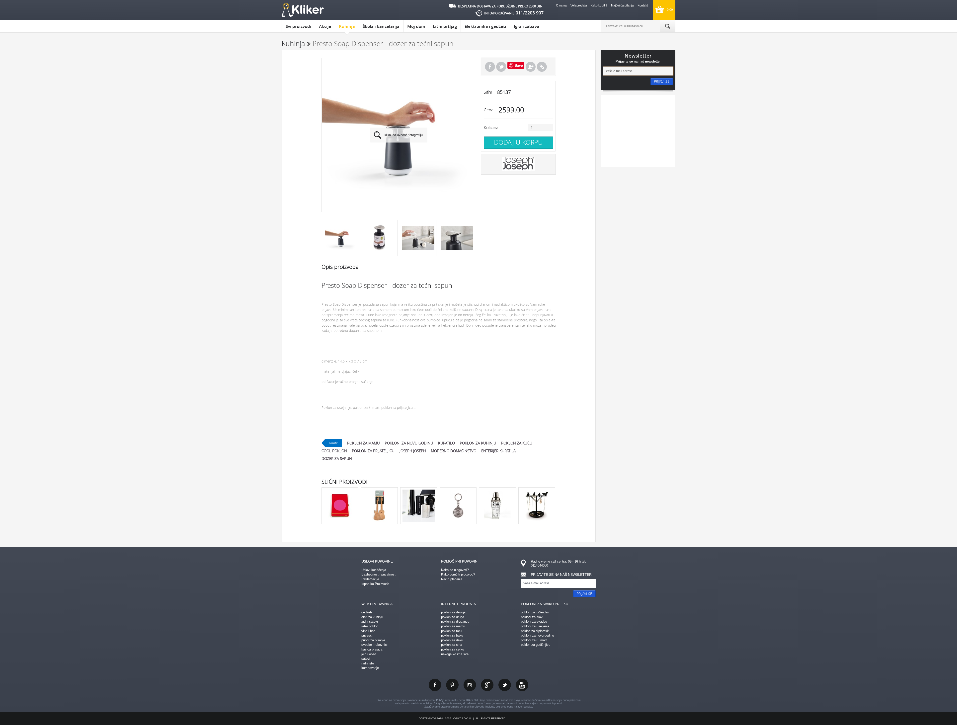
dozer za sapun (336, 458)
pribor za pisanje (373, 640)
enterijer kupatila (498, 450)
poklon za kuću (516, 442)
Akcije (325, 26)
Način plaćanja (451, 579)
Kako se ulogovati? (455, 570)
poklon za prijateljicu (373, 450)
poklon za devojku (454, 612)
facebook (435, 685)
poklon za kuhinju (478, 442)
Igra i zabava (526, 26)
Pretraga (667, 26)
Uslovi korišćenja (373, 570)
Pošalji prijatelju (531, 67)
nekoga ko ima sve (455, 654)
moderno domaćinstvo (453, 450)
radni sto (367, 663)
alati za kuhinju (372, 617)
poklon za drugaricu (455, 621)
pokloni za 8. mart (534, 640)
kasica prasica (371, 649)
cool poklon (334, 450)
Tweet (501, 67)
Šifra (488, 92)
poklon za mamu (363, 442)
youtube (522, 685)
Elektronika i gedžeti (485, 26)
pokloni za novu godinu (409, 442)
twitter (504, 685)
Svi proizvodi (298, 26)
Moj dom (416, 26)
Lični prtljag (445, 26)
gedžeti (366, 612)
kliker (303, 10)
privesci (367, 635)
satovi (365, 658)
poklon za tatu (451, 631)
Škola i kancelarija (381, 26)
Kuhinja (347, 26)
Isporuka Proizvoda (375, 584)
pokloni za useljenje (535, 626)
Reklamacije (370, 579)
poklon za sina (451, 645)
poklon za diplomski (535, 631)
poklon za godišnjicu (535, 645)
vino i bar (368, 631)
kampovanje (370, 668)
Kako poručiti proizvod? (458, 574)
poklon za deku (452, 640)
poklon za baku (452, 635)
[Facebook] (490, 67)
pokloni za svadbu (534, 621)
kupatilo (446, 442)
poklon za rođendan (535, 612)
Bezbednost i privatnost (378, 574)
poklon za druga (452, 617)
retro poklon (369, 626)
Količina (491, 127)
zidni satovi (369, 621)
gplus (487, 685)
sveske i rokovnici (374, 645)
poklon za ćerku (452, 649)
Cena (488, 110)
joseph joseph (412, 450)
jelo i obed (368, 654)
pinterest (452, 685)
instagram (470, 685)
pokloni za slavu (532, 617)
